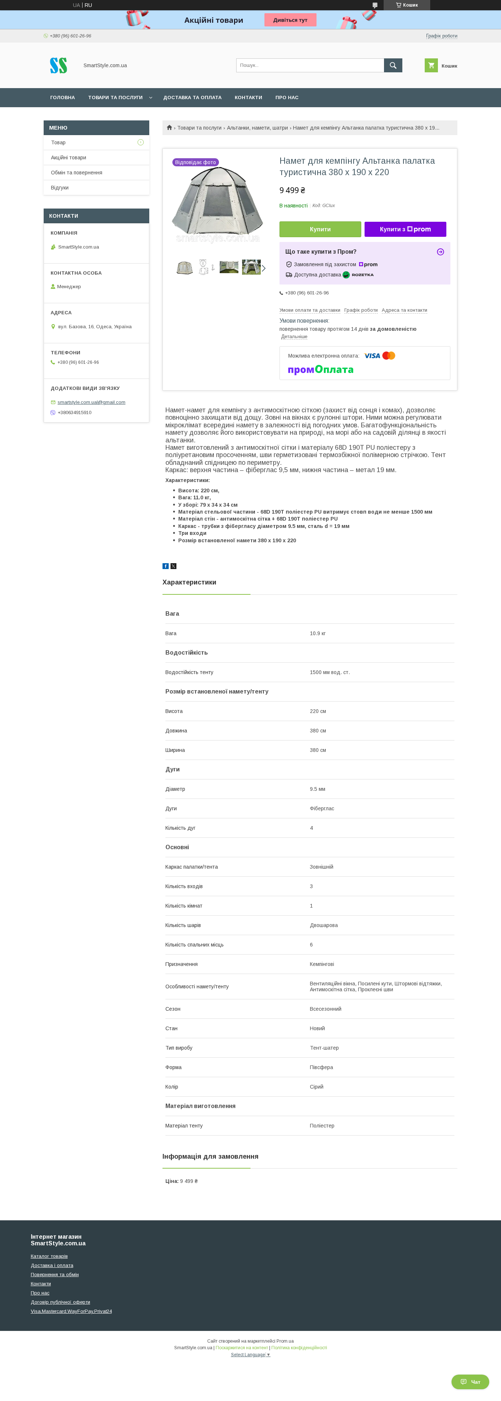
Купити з (392, 229)
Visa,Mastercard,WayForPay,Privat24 (71, 1311)
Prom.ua (285, 1341)
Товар (58, 142)
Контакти (248, 97)
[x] (173, 567)
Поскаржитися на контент (242, 1347)
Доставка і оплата (52, 1265)
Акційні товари (68, 157)
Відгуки (60, 188)
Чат (475, 1382)
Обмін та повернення (76, 172)
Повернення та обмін (55, 1274)
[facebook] (165, 567)
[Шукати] (393, 65)
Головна (62, 97)
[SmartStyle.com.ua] (59, 79)
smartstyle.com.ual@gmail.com (91, 402)
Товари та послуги (115, 97)
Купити (320, 229)
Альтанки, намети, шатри (257, 128)
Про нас (287, 97)
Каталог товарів (49, 1256)
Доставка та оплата (192, 97)
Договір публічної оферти (60, 1302)
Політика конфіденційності (299, 1347)
